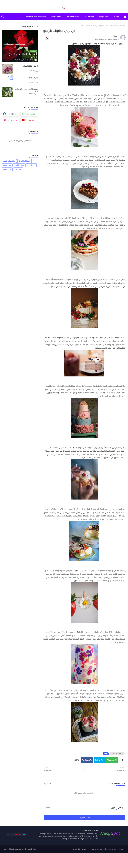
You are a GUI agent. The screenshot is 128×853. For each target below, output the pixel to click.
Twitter (97, 759)
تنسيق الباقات (19, 165)
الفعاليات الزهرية (24, 161)
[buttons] (8, 834)
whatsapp (31, 114)
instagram (12, 120)
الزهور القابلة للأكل (30, 66)
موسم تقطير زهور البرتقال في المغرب (26, 90)
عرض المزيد (48, 783)
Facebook (85, 759)
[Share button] (122, 760)
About (11, 849)
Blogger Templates (89, 849)
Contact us (19, 849)
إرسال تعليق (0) (84, 817)
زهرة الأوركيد (33, 77)
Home (116, 16)
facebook (12, 114)
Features (90, 16)
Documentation (72, 16)
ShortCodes (56, 16)
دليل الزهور (31, 165)
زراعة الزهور (7, 169)
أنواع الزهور (7, 165)
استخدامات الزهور (106, 25)
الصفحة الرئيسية (120, 25)
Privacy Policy (30, 849)
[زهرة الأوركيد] (7, 80)
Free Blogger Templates (117, 849)
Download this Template (35, 16)
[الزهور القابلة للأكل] (7, 69)
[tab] (117, 16)
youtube (31, 120)
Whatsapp (110, 759)
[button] (2, 16)
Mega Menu (104, 16)
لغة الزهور (18, 169)
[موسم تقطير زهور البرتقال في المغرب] (7, 92)
